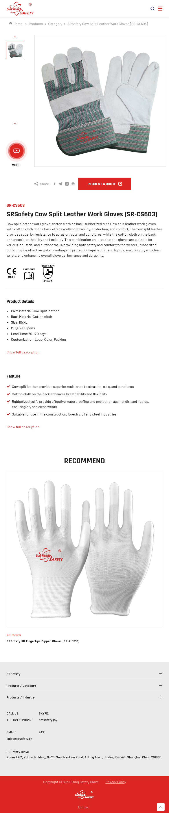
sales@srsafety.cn (19, 739)
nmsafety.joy (48, 720)
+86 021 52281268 (20, 720)
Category (55, 23)
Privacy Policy (115, 782)
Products (36, 23)
